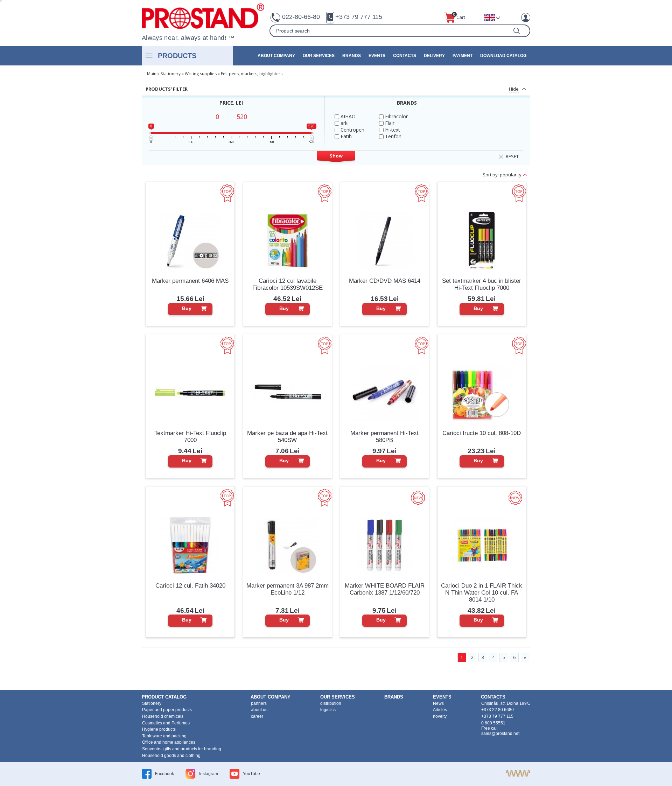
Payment (462, 55)
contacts (404, 55)
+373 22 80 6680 (497, 709)
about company (276, 55)
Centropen (351, 129)
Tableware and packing (164, 736)
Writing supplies (201, 74)
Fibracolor (396, 116)
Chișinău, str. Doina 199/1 (505, 703)
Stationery (171, 74)
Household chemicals (162, 716)
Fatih (345, 136)
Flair (389, 123)
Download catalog (503, 55)
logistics (328, 709)
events (377, 55)
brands (351, 55)
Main (151, 74)
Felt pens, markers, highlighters (251, 74)
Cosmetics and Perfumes (166, 723)
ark (343, 123)
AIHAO (347, 116)
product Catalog (164, 697)
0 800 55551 (493, 723)
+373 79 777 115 (358, 16)
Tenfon (392, 136)
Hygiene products (159, 729)
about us (259, 709)
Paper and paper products (167, 709)
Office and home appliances (168, 742)
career (257, 716)
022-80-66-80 (301, 16)
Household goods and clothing (171, 755)
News (438, 703)
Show (336, 156)
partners (259, 703)
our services (319, 55)
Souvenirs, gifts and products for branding (181, 748)
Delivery (434, 55)
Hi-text (392, 129)
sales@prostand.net (500, 733)
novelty (440, 716)
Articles (440, 709)
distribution (330, 703)
